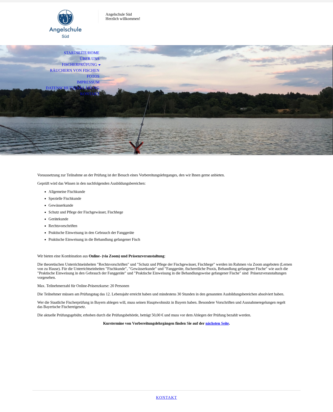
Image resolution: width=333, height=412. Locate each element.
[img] (65, 24)
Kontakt (89, 94)
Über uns (89, 59)
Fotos (93, 76)
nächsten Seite (217, 323)
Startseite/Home (81, 53)
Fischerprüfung (79, 64)
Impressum (88, 82)
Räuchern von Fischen (74, 70)
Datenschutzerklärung (72, 88)
